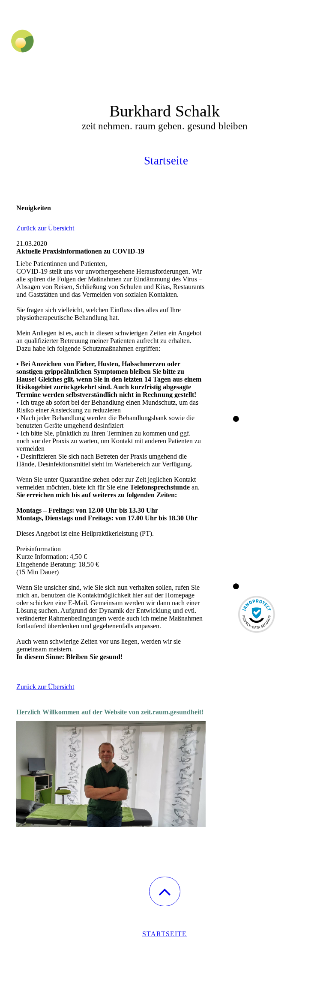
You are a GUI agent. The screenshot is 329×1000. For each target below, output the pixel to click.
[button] (164, 891)
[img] (164, 43)
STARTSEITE (164, 933)
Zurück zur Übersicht (45, 228)
